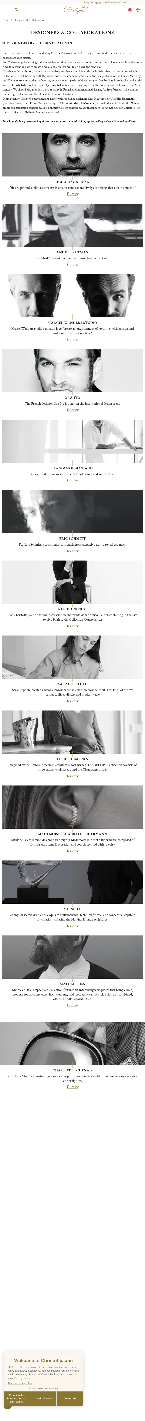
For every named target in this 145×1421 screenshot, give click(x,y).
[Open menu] (7, 10)
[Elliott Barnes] (72, 732)
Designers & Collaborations (30, 20)
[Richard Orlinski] (72, 154)
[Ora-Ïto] (72, 370)
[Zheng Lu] (72, 882)
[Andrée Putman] (72, 225)
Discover (72, 194)
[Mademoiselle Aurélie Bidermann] (72, 807)
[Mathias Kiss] (72, 957)
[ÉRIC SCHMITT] (72, 511)
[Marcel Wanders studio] (72, 295)
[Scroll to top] (134, 1410)
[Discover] (72, 1043)
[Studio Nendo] (72, 582)
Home (6, 20)
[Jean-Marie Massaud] (72, 441)
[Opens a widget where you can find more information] (14, 1414)
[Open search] (16, 10)
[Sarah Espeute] (72, 657)
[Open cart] (138, 10)
